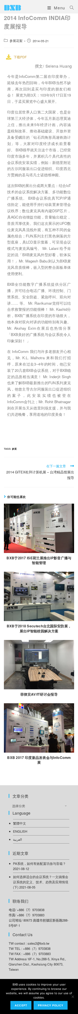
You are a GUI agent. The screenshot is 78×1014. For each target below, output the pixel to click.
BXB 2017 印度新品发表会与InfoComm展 (39, 760)
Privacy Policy (50, 1005)
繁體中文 (19, 823)
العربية (17, 839)
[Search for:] (70, 7)
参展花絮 (16, 40)
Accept (21, 1005)
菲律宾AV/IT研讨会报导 (39, 694)
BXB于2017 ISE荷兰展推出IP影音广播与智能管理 (38, 560)
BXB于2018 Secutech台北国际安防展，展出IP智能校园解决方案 (39, 628)
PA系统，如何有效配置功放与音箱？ (39, 863)
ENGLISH (20, 831)
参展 (14, 448)
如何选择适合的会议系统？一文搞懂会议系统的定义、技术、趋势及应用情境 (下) (40, 881)
